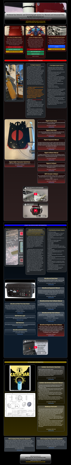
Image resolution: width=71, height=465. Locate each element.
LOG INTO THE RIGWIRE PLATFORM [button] (35, 49)
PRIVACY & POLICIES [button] (35, 56)
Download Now (20, 166)
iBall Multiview (20, 326)
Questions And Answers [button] (35, 53)
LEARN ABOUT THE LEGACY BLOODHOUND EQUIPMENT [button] (56, 46)
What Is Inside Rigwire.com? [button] (35, 51)
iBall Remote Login (20, 319)
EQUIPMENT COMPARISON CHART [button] (14, 49)
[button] (7, 82)
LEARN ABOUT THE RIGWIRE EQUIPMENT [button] (14, 47)
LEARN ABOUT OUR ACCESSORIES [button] (14, 51)
